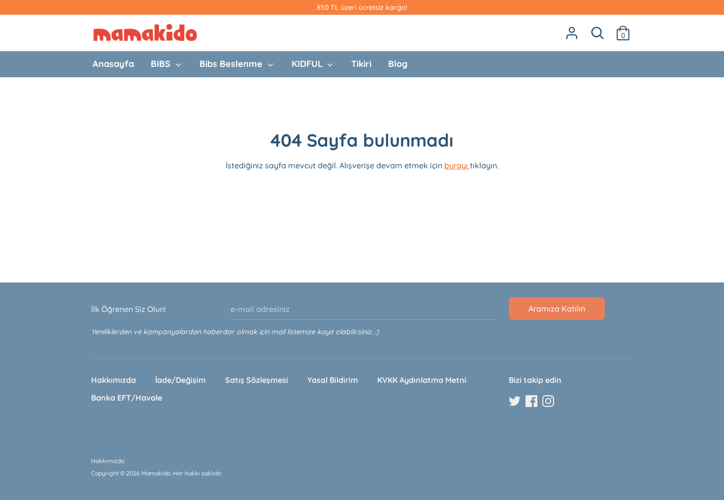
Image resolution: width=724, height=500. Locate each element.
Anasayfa (113, 63)
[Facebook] (532, 401)
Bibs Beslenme (232, 63)
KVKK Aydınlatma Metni (421, 380)
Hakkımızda (113, 380)
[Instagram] (549, 401)
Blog (397, 63)
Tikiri (361, 63)
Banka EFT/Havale (126, 398)
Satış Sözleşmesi (256, 380)
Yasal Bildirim (332, 380)
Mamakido (155, 473)
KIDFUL (308, 63)
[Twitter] (516, 401)
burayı (457, 165)
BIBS (162, 63)
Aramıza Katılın (556, 308)
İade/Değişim (180, 380)
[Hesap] (572, 29)
